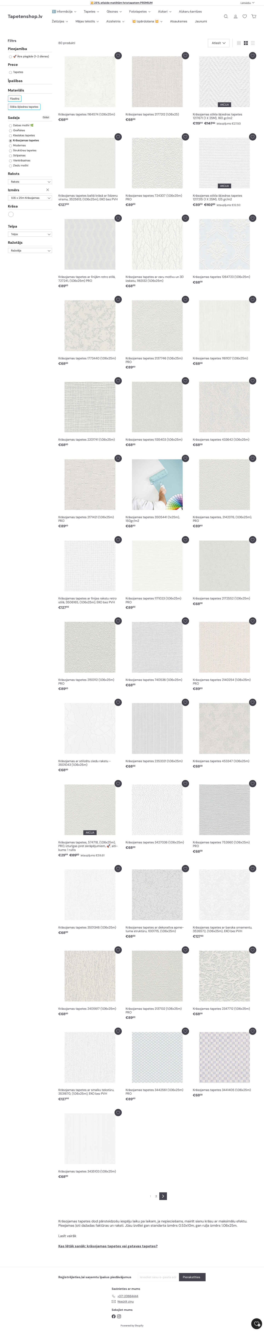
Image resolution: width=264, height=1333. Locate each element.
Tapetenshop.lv (25, 16)
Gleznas (113, 11)
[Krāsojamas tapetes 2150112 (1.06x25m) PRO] (90, 655)
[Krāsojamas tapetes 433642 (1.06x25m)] (224, 413)
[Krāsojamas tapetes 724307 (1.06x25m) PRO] (157, 171)
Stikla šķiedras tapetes (24, 107)
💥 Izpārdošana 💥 (145, 21)
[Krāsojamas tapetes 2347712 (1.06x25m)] (224, 982)
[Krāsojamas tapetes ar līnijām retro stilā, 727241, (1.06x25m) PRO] (90, 252)
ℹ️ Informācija (62, 11)
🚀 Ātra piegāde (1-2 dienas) (30, 56)
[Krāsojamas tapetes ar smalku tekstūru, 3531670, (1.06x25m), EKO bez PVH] (90, 1065)
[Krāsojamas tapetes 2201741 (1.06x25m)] (90, 413)
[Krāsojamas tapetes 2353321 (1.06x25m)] (157, 735)
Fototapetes (138, 11)
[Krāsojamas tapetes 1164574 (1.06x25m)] (90, 88)
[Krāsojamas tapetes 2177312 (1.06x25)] (157, 88)
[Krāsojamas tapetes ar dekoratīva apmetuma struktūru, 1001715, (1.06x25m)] (157, 902)
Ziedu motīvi (20, 165)
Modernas (19, 145)
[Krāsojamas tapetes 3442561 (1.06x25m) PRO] (157, 1065)
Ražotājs (15, 242)
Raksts (14, 174)
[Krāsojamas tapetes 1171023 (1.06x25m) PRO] (157, 574)
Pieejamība (17, 49)
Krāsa (13, 206)
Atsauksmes (178, 21)
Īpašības (15, 81)
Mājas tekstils (86, 21)
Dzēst (46, 117)
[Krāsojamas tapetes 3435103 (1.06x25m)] (90, 1145)
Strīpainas (19, 155)
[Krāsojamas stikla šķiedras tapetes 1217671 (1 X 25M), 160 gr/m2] (224, 89)
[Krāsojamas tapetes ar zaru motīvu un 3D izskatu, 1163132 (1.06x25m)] (157, 252)
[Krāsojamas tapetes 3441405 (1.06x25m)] (224, 1063)
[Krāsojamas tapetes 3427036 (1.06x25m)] (157, 816)
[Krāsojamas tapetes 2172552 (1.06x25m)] (224, 572)
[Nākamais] (163, 1196)
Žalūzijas (58, 21)
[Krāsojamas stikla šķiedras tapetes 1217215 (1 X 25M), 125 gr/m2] (224, 171)
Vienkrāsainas (21, 160)
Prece (13, 65)
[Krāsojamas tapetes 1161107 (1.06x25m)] (224, 332)
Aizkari (163, 11)
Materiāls (16, 90)
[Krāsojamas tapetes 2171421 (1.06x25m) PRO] (90, 492)
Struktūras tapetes (24, 150)
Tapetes (90, 11)
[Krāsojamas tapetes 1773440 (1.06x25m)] (90, 332)
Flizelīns (14, 99)
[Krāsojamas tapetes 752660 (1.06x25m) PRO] (224, 817)
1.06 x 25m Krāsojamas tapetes (25, 198)
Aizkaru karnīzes (190, 11)
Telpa (12, 226)
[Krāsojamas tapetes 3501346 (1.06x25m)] (90, 901)
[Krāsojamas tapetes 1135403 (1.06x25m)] (157, 413)
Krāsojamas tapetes (25, 140)
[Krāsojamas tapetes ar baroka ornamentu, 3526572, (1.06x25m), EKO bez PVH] (224, 902)
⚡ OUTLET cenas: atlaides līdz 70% (121, 2)
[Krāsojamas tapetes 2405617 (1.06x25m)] (90, 982)
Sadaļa (14, 118)
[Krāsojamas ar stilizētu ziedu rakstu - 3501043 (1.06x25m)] (90, 736)
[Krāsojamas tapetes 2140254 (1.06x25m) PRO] (224, 655)
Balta (11, 214)
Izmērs (13, 190)
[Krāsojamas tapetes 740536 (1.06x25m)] (157, 653)
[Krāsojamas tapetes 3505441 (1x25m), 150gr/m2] (157, 492)
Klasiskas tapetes (23, 135)
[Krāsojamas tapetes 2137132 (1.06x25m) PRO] (157, 984)
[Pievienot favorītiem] (118, 55)
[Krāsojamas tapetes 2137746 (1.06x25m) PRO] (157, 333)
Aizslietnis (113, 21)
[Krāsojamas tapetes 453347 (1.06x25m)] (224, 735)
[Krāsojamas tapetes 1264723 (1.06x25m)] (224, 250)
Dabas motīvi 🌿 (22, 125)
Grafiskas (18, 130)
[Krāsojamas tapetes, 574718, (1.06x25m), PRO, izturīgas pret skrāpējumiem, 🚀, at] (90, 819)
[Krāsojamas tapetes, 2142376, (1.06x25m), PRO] (224, 492)
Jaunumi (201, 21)
